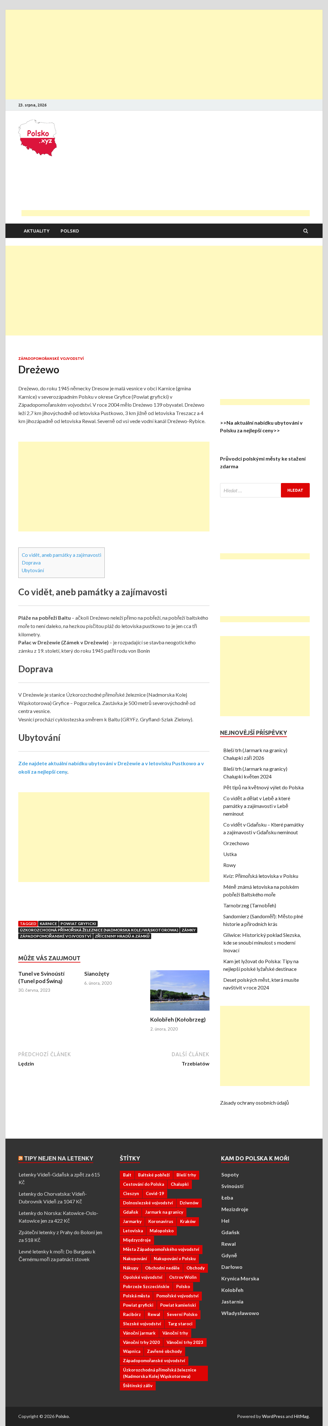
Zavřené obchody (164, 1351)
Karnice (48, 923)
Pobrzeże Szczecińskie (146, 1286)
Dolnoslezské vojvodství (148, 1202)
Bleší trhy (186, 1174)
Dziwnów (189, 1202)
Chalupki (180, 1184)
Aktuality (37, 230)
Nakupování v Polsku (175, 1258)
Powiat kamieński (178, 1305)
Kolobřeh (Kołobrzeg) (178, 1019)
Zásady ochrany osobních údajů (254, 1102)
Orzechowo (236, 843)
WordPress (273, 1416)
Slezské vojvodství (142, 1323)
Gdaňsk (130, 1212)
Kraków (188, 1221)
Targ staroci (180, 1323)
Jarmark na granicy (164, 1212)
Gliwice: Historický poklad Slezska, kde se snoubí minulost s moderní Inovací (262, 942)
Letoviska (133, 1230)
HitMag (301, 1416)
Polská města (136, 1295)
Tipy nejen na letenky (58, 1158)
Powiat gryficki (78, 923)
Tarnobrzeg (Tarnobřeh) (249, 905)
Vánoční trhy (175, 1333)
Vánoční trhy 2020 (141, 1342)
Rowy (229, 865)
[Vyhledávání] (265, 490)
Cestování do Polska (143, 1184)
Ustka (230, 854)
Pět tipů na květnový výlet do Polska (263, 787)
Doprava (31, 562)
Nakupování (135, 1258)
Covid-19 (155, 1193)
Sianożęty (96, 973)
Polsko (70, 230)
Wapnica (131, 1351)
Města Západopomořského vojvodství (161, 1249)
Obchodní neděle (162, 1267)
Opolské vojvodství (142, 1277)
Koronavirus (160, 1221)
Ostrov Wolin (183, 1277)
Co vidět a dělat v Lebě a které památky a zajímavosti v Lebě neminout (256, 806)
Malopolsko (162, 1230)
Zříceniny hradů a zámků (122, 936)
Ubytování (33, 570)
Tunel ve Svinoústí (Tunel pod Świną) (41, 977)
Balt (127, 1174)
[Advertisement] (164, 54)
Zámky (189, 930)
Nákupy (130, 1267)
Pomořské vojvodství (177, 1295)
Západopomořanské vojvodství (51, 359)
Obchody (195, 1267)
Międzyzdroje (137, 1240)
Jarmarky (132, 1221)
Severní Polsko (182, 1314)
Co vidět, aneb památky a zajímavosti (61, 555)
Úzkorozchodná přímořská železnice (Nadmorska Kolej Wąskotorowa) (99, 930)
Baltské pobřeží (154, 1174)
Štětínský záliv (137, 1385)
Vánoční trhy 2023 (185, 1342)
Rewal (154, 1314)
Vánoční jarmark (139, 1333)
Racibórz (132, 1314)
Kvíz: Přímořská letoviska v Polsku (260, 876)
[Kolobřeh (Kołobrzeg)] (179, 1012)
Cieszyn (131, 1193)
